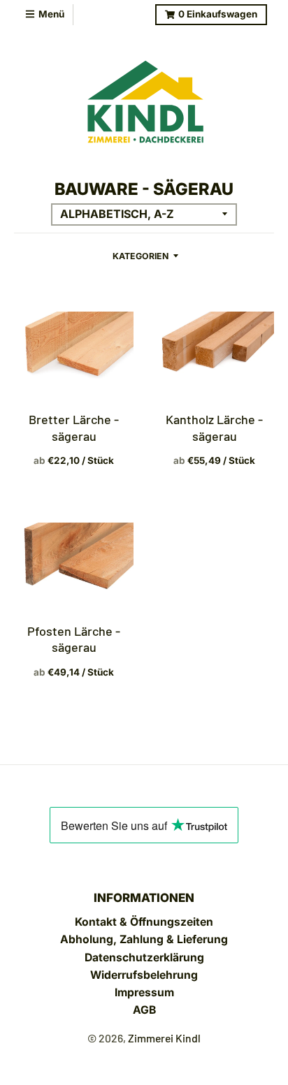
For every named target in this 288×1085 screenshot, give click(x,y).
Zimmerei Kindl (164, 1037)
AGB (144, 1010)
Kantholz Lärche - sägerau (214, 427)
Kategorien (140, 256)
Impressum (144, 992)
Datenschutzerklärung (144, 957)
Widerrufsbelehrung (144, 975)
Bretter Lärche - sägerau (74, 427)
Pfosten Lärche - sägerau (73, 639)
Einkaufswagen (217, 14)
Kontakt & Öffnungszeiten (144, 922)
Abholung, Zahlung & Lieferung (144, 939)
